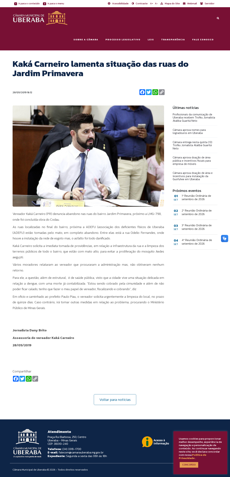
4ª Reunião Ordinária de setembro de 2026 (197, 242)
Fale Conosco (203, 39)
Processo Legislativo (123, 39)
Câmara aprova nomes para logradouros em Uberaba (189, 131)
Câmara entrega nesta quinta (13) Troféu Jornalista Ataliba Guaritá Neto (192, 145)
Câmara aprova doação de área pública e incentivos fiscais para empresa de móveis (192, 160)
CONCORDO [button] (189, 465)
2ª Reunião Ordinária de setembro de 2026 (197, 212)
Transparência (173, 39)
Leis (151, 39)
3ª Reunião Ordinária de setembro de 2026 (197, 227)
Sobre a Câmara (85, 39)
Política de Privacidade (192, 456)
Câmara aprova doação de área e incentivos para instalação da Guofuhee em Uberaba (193, 176)
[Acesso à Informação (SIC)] (155, 441)
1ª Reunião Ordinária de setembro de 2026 (196, 197)
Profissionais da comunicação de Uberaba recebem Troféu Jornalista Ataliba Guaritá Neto (194, 117)
